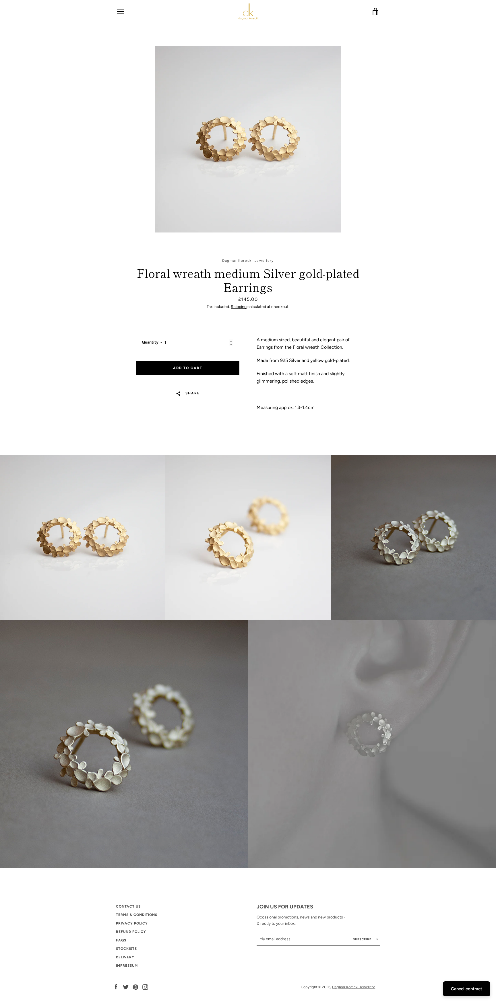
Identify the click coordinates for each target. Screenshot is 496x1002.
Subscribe (363, 939)
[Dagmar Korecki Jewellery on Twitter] (126, 986)
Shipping (239, 306)
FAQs (121, 940)
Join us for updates (285, 907)
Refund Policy (131, 932)
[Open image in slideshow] (248, 139)
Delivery (125, 957)
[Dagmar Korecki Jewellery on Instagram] (145, 986)
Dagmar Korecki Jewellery (353, 987)
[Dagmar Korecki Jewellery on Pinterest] (135, 986)
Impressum (127, 966)
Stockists (126, 949)
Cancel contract (466, 988)
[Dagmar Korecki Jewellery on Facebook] (116, 986)
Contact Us (128, 906)
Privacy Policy (132, 923)
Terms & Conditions (136, 915)
